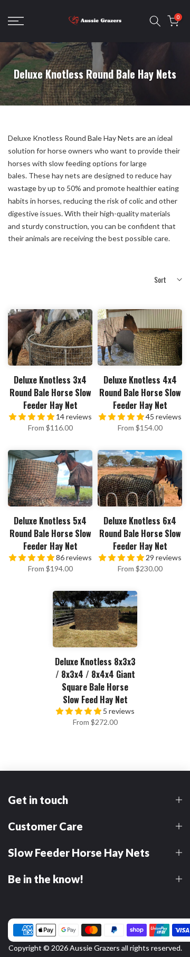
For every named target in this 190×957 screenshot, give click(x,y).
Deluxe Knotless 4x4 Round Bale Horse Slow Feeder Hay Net (140, 392)
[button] (32, 416)
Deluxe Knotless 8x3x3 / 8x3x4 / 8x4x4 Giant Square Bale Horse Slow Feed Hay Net (95, 680)
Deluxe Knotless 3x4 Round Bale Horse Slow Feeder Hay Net (50, 392)
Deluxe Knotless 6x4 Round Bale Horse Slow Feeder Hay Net (140, 533)
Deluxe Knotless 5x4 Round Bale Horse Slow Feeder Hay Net (50, 533)
